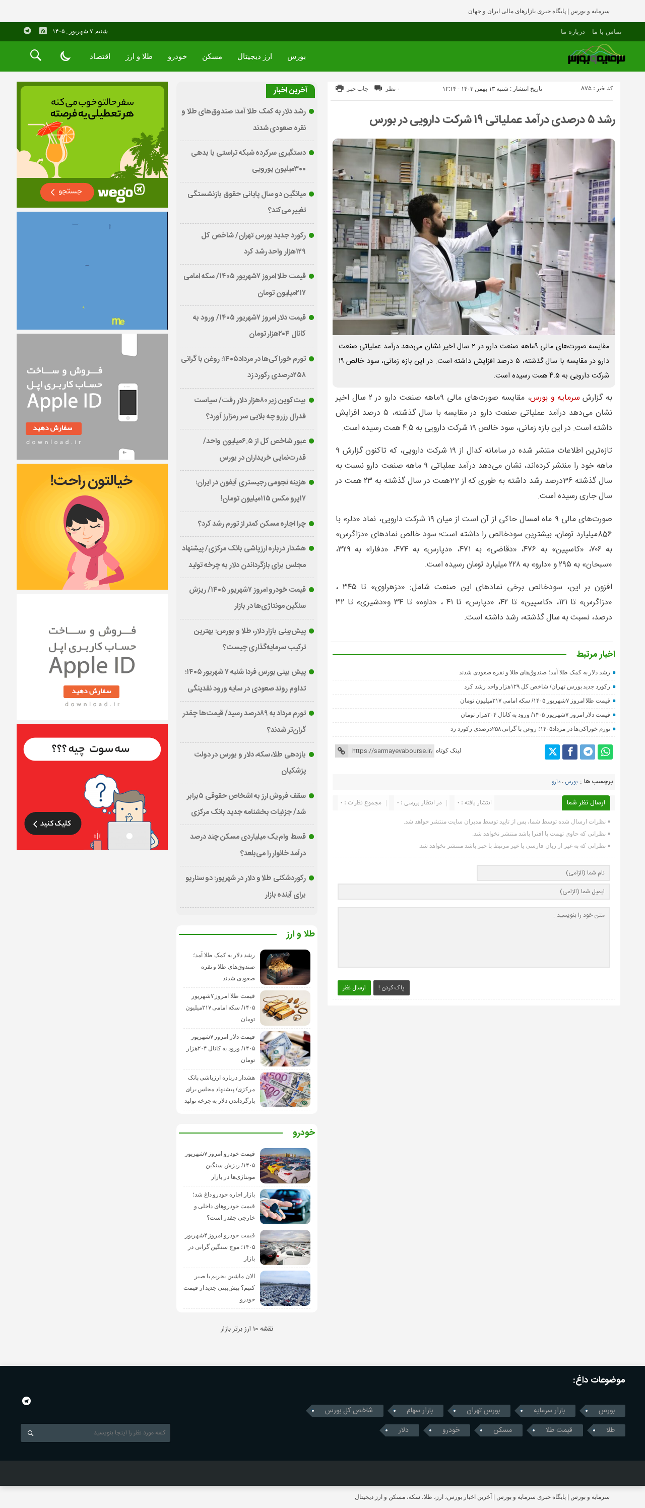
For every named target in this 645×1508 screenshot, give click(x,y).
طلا (610, 1430)
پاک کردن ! (391, 988)
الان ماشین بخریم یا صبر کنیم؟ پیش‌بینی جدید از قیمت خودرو (219, 1288)
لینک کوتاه (449, 750)
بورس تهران (483, 1411)
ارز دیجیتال (254, 56)
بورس (296, 56)
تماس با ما (607, 31)
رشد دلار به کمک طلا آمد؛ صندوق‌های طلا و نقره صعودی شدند (534, 672)
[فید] (42, 30)
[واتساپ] (605, 752)
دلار (404, 1430)
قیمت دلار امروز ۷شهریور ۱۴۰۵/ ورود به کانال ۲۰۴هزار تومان (535, 714)
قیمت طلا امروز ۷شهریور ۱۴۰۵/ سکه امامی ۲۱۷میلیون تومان (535, 700)
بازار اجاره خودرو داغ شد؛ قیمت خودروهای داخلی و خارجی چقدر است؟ (223, 1206)
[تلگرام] (587, 752)
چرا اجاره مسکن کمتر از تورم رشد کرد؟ (252, 524)
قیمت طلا (559, 1430)
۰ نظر (392, 88)
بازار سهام (420, 1411)
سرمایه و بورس (555, 398)
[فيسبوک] (569, 752)
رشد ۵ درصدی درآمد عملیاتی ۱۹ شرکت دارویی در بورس (492, 120)
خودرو (177, 56)
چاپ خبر (357, 88)
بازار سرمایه (549, 1411)
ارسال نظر (354, 988)
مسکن (212, 56)
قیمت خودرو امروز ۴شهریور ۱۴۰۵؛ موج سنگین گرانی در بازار (220, 1247)
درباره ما (573, 31)
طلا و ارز (139, 56)
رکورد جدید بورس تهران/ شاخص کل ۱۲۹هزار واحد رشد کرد (537, 686)
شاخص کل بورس (349, 1411)
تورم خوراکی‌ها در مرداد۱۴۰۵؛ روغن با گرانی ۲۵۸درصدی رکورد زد (530, 728)
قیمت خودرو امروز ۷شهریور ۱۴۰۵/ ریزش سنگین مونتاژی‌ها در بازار (220, 1165)
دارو (556, 782)
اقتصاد (100, 56)
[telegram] (27, 30)
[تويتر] (552, 752)
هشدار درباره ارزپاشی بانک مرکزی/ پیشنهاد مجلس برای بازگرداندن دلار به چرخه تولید (219, 1089)
